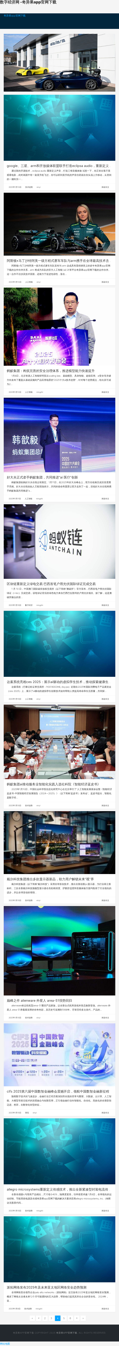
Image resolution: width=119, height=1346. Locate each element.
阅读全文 (106, 187)
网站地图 (5, 1343)
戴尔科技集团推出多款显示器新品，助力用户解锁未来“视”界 (50, 879)
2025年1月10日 (14, 605)
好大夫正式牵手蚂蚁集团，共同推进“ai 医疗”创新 (42, 477)
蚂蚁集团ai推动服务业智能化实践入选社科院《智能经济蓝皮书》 (54, 784)
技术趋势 (29, 187)
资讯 (27, 1112)
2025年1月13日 (14, 187)
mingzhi (39, 392)
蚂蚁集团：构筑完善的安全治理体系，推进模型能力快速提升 (51, 371)
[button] (12, 62)
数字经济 (29, 605)
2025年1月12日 (14, 392)
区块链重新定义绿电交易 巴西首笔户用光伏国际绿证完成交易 (51, 584)
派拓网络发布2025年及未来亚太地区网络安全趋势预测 (46, 1287)
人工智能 (29, 282)
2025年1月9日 (14, 1308)
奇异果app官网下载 (15, 15)
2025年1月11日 (14, 498)
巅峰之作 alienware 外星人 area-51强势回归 (39, 1000)
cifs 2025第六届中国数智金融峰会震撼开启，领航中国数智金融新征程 (58, 1091)
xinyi (38, 187)
